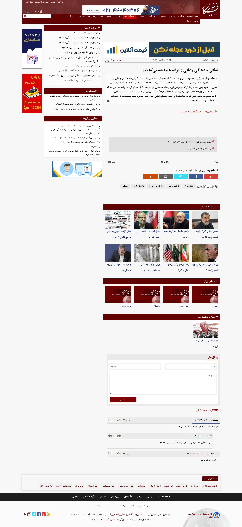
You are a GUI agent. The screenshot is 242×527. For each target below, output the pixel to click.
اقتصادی (128, 497)
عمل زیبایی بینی (126, 486)
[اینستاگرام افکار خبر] (29, 514)
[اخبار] (205, 294)
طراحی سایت (182, 486)
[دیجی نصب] (32, 112)
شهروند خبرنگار (192, 21)
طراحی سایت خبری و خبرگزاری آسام (200, 515)
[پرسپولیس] (118, 294)
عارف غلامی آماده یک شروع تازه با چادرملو (81, 33)
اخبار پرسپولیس (108, 486)
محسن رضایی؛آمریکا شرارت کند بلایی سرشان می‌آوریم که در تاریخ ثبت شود (73, 59)
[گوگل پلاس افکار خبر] (44, 514)
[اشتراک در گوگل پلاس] (211, 176)
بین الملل (115, 497)
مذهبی (75, 497)
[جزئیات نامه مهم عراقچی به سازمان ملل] (118, 253)
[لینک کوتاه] (106, 162)
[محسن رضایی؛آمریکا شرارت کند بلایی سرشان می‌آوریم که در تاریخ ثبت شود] (205, 220)
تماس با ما (44, 2)
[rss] (48, 514)
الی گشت (168, 486)
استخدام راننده (46, 486)
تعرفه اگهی (29, 2)
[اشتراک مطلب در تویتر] (181, 176)
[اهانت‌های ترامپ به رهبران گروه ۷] (205, 329)
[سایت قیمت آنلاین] (161, 49)
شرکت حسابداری (210, 486)
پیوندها (37, 2)
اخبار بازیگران (155, 486)
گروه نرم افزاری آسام (113, 520)
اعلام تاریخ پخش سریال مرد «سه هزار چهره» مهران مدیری (75, 109)
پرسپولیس (126, 306)
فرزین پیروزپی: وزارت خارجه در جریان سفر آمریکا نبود (190, 141)
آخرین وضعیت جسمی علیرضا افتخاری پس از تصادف (77, 104)
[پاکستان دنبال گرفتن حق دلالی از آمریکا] (176, 253)
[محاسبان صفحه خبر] (32, 68)
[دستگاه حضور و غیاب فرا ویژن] (77, 176)
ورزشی (139, 497)
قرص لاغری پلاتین (64, 486)
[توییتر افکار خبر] (34, 514)
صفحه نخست (164, 497)
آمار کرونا (195, 486)
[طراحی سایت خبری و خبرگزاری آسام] (216, 516)
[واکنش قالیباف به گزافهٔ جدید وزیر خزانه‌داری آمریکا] (176, 220)
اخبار (216, 306)
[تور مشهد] (121, 14)
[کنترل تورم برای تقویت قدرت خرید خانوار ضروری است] (147, 220)
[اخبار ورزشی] (176, 294)
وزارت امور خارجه (156, 186)
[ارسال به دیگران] (109, 162)
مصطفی (125, 186)
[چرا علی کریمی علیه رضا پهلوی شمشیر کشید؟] (205, 253)
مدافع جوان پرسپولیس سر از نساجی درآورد (81, 66)
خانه (119, 60)
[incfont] (167, 162)
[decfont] (162, 162)
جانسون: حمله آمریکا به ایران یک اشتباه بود (81, 80)
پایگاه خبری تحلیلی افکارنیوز (123, 514)
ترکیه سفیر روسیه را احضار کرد (199, 148)
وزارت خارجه (138, 186)
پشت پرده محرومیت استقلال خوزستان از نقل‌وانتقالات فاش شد (72, 75)
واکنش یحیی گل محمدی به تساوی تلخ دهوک (79, 47)
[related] (108, 101)
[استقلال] (147, 294)
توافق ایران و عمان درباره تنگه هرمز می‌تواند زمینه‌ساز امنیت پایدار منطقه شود (74, 153)
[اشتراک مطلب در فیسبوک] (196, 176)
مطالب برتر (209, 281)
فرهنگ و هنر (110, 60)
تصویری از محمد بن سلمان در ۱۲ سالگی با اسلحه (78, 38)
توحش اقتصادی (92, 147)
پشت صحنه (189, 186)
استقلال (157, 306)
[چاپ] (113, 162)
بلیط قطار (141, 486)
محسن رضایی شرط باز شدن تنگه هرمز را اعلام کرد (78, 70)
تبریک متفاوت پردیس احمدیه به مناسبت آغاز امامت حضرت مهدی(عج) (74, 98)
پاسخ (127, 420)
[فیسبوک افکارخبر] (39, 514)
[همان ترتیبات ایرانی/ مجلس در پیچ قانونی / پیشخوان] (118, 220)
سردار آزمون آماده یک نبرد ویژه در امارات (81, 52)
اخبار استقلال (92, 486)
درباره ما (60, 2)
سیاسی (150, 497)
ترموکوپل (79, 486)
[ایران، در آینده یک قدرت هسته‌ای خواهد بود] (147, 253)
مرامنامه (53, 2)
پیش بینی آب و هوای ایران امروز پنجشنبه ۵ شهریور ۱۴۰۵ (75, 138)
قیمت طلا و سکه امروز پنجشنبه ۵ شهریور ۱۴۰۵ (79, 142)
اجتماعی (102, 497)
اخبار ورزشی (184, 306)
